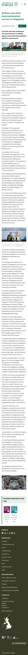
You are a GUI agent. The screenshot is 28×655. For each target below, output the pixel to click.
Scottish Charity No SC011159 (10, 590)
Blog (3, 563)
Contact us (5, 598)
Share (21, 26)
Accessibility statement (8, 581)
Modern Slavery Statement (9, 587)
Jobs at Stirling (6, 551)
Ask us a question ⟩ (7, 611)
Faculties (4, 541)
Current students (7, 567)
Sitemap (4, 584)
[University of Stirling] (10, 4)
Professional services (8, 544)
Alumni (4, 547)
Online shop (5, 560)
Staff (3, 570)
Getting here (5, 554)
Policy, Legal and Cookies (9, 577)
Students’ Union (6, 557)
